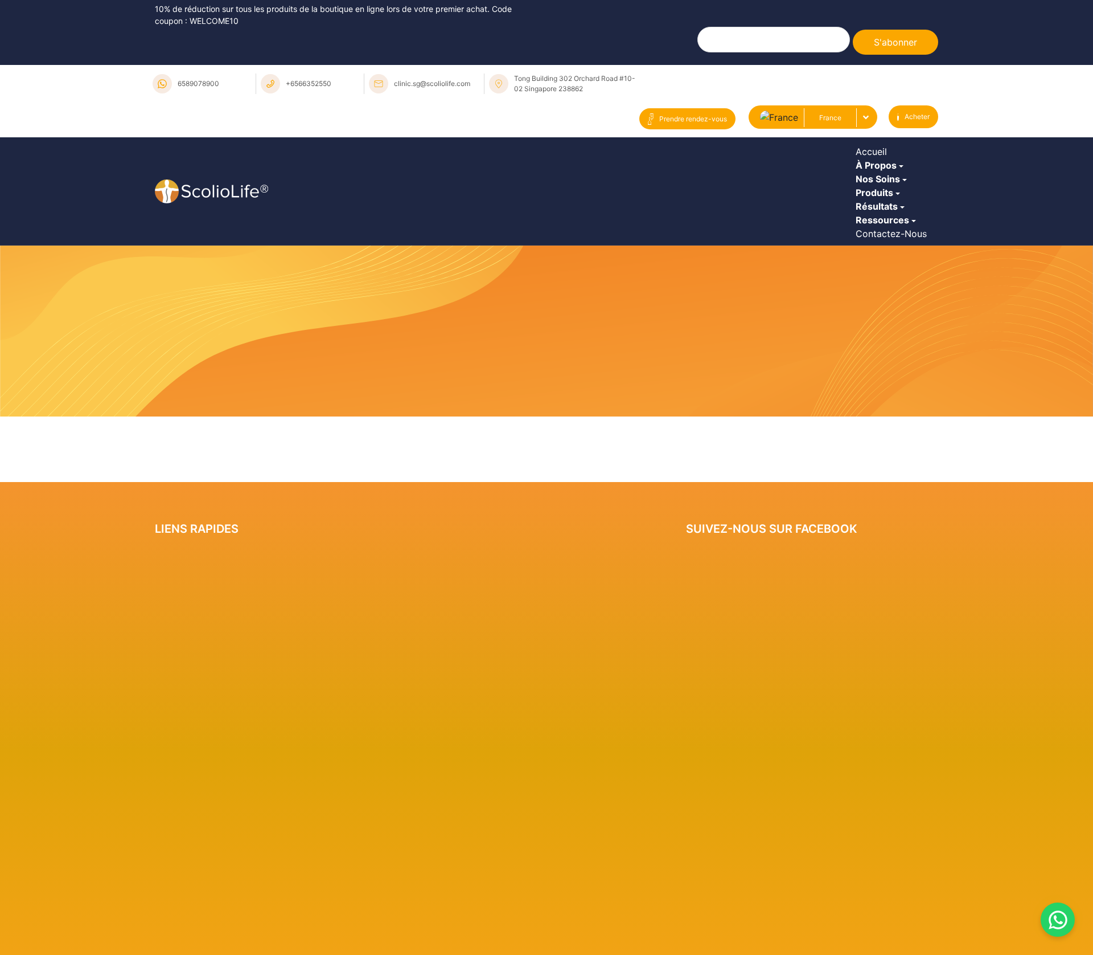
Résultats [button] (879, 285)
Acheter (917, 116)
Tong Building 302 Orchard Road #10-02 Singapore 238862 (574, 83)
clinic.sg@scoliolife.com (432, 83)
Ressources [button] (885, 317)
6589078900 (198, 83)
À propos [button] (878, 191)
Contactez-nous (894, 348)
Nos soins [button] (880, 222)
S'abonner (895, 42)
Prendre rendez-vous (693, 119)
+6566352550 (308, 83)
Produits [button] (877, 254)
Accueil (874, 160)
